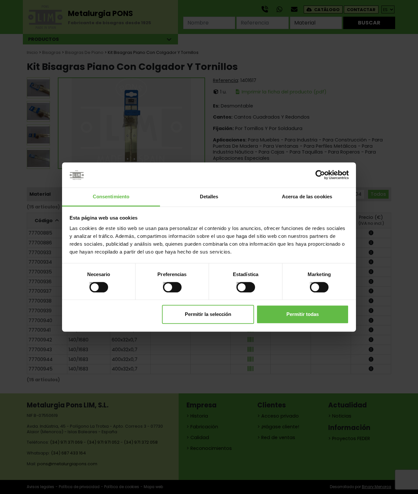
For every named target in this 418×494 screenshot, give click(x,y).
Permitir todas (302, 314)
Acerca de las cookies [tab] (307, 196)
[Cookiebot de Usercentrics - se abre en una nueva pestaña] (320, 175)
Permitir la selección (208, 314)
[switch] (165, 284)
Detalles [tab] (209, 196)
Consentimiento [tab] (111, 196)
